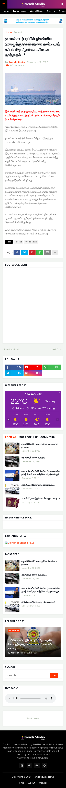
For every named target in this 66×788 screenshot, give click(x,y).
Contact (44, 782)
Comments (47, 437)
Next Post (56, 349)
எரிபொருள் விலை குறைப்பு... (34, 457)
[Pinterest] (32, 252)
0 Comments (16, 65)
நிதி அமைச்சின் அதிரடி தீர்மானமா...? (38, 484)
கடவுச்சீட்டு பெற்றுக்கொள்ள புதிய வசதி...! (40, 498)
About (31, 782)
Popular (10, 437)
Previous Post (11, 349)
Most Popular (28, 437)
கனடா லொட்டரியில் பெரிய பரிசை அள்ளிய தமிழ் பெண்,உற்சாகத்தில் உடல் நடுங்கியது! (40, 473)
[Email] (47, 252)
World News (36, 11)
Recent (18, 32)
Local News (19, 11)
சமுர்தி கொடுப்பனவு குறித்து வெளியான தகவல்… (39, 446)
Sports (51, 11)
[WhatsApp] (39, 252)
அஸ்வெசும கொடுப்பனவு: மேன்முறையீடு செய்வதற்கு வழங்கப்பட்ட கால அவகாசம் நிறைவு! (30, 644)
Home (6, 11)
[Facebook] (17, 252)
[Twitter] (24, 252)
